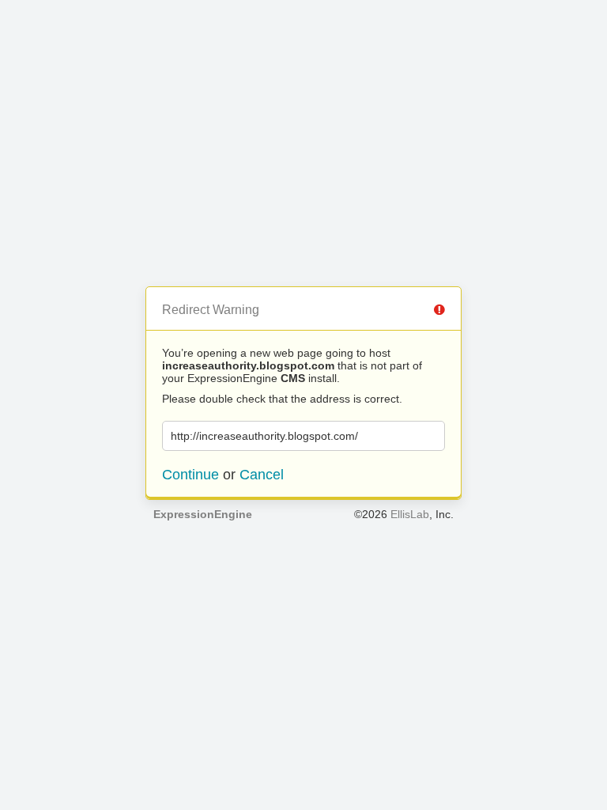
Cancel (261, 475)
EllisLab (409, 514)
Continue (190, 475)
